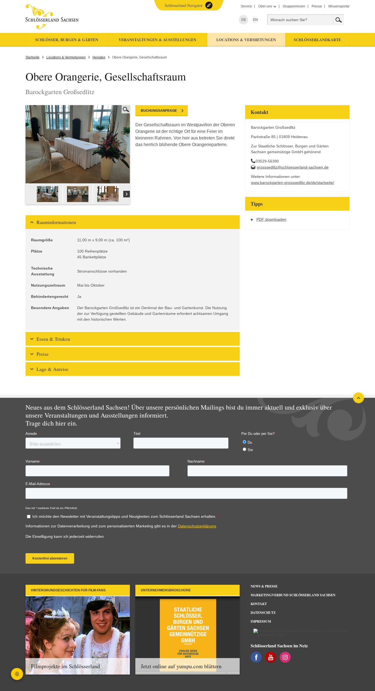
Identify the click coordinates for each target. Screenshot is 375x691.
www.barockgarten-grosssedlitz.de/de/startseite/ (292, 182)
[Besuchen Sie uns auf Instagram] (285, 657)
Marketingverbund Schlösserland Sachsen (293, 595)
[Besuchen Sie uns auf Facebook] (256, 657)
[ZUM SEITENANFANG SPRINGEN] (358, 397)
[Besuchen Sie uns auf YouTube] (270, 657)
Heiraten (99, 57)
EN (254, 20)
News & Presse (264, 586)
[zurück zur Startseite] (76, 16)
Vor (126, 194)
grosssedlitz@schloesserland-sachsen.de (293, 167)
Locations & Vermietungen (66, 57)
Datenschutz (263, 612)
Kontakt (259, 604)
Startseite (33, 57)
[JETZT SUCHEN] (338, 19)
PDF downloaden (271, 219)
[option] (48, 194)
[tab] (133, 222)
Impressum (261, 621)
